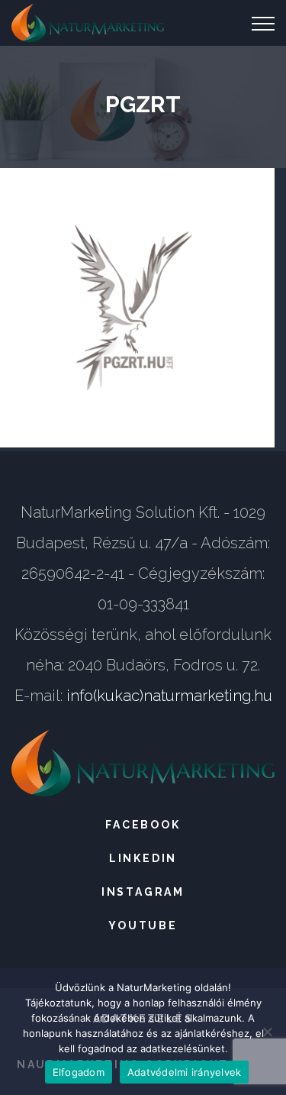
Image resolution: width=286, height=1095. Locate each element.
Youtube (143, 925)
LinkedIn (143, 858)
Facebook (142, 825)
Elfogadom (78, 1072)
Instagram (143, 892)
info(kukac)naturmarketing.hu (169, 695)
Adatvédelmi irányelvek (184, 1072)
